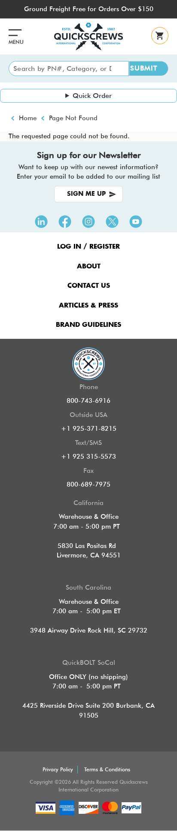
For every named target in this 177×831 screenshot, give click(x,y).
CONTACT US (88, 286)
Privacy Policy (58, 769)
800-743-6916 (88, 401)
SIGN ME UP (86, 194)
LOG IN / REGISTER (88, 247)
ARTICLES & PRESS (88, 305)
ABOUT (89, 266)
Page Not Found (73, 118)
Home (28, 118)
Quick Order (92, 95)
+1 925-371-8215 (88, 428)
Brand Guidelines (88, 325)
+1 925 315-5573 (88, 456)
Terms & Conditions (107, 769)
